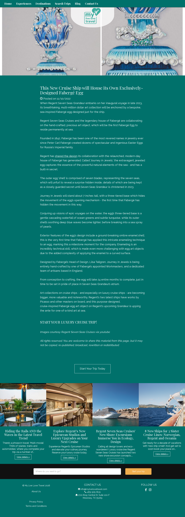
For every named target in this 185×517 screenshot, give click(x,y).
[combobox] (77, 471)
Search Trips (63, 3)
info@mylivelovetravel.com (94, 489)
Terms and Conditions (36, 506)
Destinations (43, 3)
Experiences (23, 3)
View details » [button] (23, 457)
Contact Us (91, 3)
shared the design (66, 156)
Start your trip (138, 471)
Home (8, 3)
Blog (78, 3)
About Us (36, 491)
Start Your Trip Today (92, 368)
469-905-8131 (94, 492)
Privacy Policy (36, 501)
